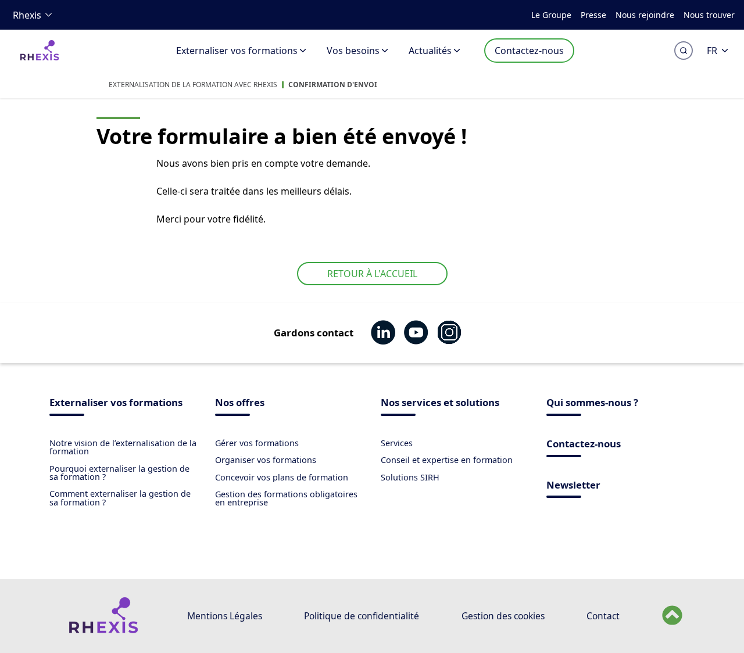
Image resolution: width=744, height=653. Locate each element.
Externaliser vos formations (237, 50)
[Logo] (39, 58)
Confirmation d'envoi (332, 84)
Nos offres (239, 403)
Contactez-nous (529, 50)
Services (397, 443)
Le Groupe (551, 14)
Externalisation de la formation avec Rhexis (193, 84)
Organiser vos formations (265, 459)
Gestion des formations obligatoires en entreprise (286, 498)
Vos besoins (353, 50)
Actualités (430, 50)
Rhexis (27, 15)
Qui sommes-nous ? (592, 403)
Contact (603, 615)
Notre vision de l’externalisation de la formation (122, 447)
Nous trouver (709, 14)
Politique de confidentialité (361, 615)
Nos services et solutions (440, 403)
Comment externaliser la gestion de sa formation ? (120, 497)
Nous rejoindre (645, 14)
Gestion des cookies (503, 615)
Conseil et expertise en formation (447, 459)
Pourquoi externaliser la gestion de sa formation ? (119, 472)
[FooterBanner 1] (103, 630)
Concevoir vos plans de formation (281, 477)
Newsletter (573, 485)
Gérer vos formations (257, 443)
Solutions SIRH (410, 477)
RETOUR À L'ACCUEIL (372, 273)
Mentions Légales (224, 615)
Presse (593, 14)
